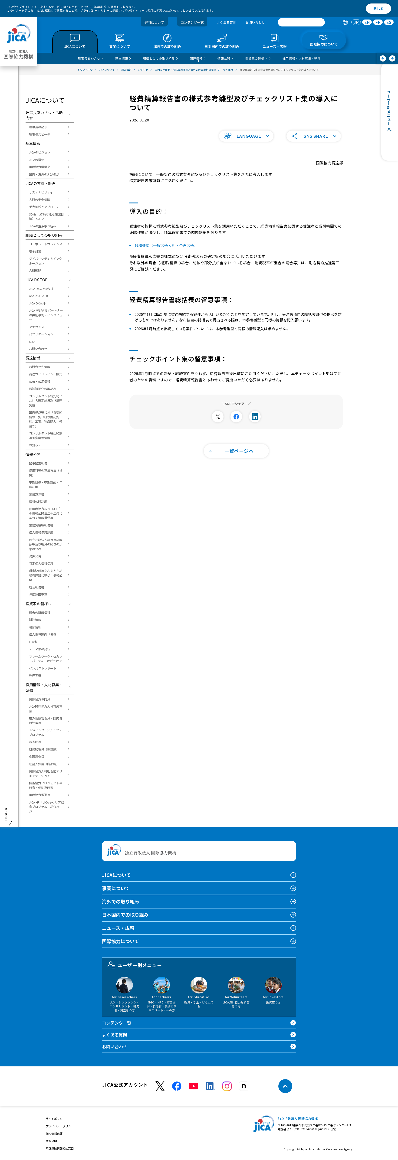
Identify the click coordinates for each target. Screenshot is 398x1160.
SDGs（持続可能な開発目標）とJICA (46, 216)
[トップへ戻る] (285, 1086)
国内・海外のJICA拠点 (44, 174)
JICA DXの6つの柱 (41, 288)
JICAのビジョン (39, 152)
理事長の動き (38, 127)
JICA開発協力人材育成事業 (45, 708)
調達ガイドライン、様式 (45, 374)
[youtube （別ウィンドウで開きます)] (193, 1086)
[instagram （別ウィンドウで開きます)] (227, 1086)
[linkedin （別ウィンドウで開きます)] (210, 1086)
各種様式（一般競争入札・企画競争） (166, 245)
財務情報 (35, 620)
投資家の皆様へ (39, 603)
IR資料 (33, 642)
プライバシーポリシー (94, 10)
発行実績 (35, 675)
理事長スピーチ (39, 134)
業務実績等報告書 (41, 525)
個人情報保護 (54, 1133)
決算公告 (35, 556)
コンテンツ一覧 (192, 22)
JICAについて (116, 875)
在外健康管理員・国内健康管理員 (45, 720)
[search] (301, 22)
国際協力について (120, 941)
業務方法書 (36, 494)
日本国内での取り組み (125, 914)
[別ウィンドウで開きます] (218, 416)
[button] (246, 136)
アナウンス (36, 327)
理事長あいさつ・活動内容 (44, 115)
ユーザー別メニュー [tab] (140, 965)
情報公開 (33, 454)
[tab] (345, 22)
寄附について (154, 22)
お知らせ (35, 445)
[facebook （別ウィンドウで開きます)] (176, 1086)
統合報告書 (36, 587)
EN (367, 22)
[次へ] (392, 58)
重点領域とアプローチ (44, 207)
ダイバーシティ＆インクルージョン (45, 260)
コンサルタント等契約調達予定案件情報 (45, 435)
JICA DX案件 (37, 303)
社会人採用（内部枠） (44, 764)
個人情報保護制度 (41, 532)
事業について (116, 888)
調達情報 (33, 358)
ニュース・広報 (118, 928)
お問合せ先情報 (39, 367)
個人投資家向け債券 (42, 634)
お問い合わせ (255, 22)
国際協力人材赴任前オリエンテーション (45, 773)
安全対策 (35, 251)
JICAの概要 (36, 159)
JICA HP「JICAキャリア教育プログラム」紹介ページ (46, 807)
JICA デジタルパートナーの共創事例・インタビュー (46, 315)
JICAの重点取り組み (42, 226)
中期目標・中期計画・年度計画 (45, 484)
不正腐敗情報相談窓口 (60, 1148)
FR (378, 22)
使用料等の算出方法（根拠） (45, 472)
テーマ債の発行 (39, 649)
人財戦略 (35, 270)
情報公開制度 (38, 501)
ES (388, 22)
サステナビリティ (41, 192)
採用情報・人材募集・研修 (44, 687)
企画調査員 (36, 756)
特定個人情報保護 (41, 563)
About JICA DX (39, 296)
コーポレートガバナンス (45, 244)
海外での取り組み (120, 901)
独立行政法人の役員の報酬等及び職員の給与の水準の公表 (45, 544)
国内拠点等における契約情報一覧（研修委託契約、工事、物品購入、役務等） (45, 419)
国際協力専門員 (39, 699)
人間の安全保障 (39, 199)
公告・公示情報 (39, 381)
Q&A (32, 341)
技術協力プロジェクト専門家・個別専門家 (45, 785)
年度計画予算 (38, 594)
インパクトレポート (42, 668)
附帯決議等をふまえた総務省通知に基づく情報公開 (45, 575)
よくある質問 (226, 22)
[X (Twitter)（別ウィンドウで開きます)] (160, 1086)
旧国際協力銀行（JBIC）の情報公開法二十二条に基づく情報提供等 (45, 513)
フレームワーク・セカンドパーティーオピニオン (45, 658)
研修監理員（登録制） (44, 749)
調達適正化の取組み (42, 388)
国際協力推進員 (39, 795)
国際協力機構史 (39, 167)
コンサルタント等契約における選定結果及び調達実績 (45, 400)
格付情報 (35, 627)
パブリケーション (41, 334)
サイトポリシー (55, 1119)
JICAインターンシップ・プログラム (45, 732)
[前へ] (383, 58)
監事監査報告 (38, 463)
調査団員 (35, 742)
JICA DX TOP (36, 279)
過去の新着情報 (39, 612)
